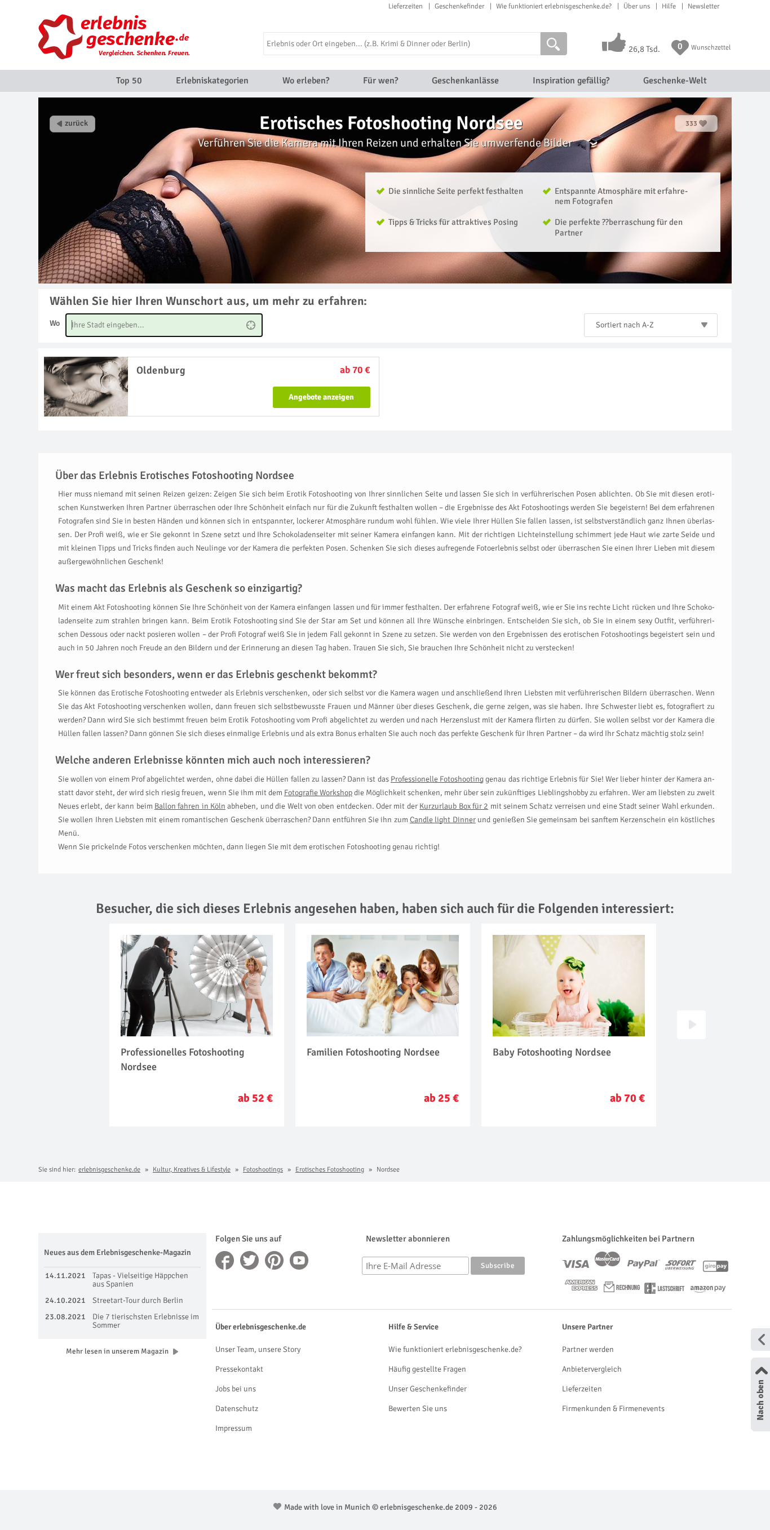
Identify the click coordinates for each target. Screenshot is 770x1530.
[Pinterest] (274, 1260)
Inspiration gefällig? (571, 80)
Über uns (636, 6)
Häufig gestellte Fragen (427, 1369)
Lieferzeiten (405, 6)
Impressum (233, 1428)
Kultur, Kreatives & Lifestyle (192, 1169)
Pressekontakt (239, 1369)
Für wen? (380, 80)
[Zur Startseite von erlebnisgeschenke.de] (115, 36)
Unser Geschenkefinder (427, 1389)
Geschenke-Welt (675, 80)
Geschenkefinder (459, 6)
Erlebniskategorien (212, 80)
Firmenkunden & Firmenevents (613, 1408)
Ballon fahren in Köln (189, 806)
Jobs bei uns (235, 1389)
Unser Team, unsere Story (257, 1349)
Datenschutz (236, 1408)
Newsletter (703, 6)
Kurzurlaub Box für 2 (453, 806)
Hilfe (669, 6)
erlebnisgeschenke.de (109, 1169)
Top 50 (129, 80)
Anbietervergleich (592, 1369)
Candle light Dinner (443, 819)
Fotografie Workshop (318, 792)
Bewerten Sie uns (417, 1408)
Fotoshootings (263, 1169)
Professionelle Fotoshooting (437, 779)
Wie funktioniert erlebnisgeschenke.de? (554, 6)
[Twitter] (249, 1260)
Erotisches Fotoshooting (329, 1169)
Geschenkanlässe (465, 80)
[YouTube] (299, 1260)
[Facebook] (224, 1260)
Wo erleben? (305, 80)
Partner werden (588, 1349)
